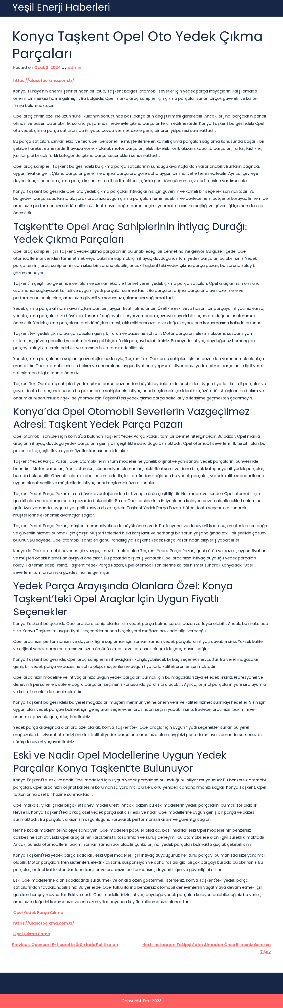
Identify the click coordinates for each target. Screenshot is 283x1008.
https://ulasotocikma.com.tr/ (43, 80)
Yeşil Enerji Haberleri (61, 7)
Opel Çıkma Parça (31, 934)
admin (74, 67)
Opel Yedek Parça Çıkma (38, 912)
